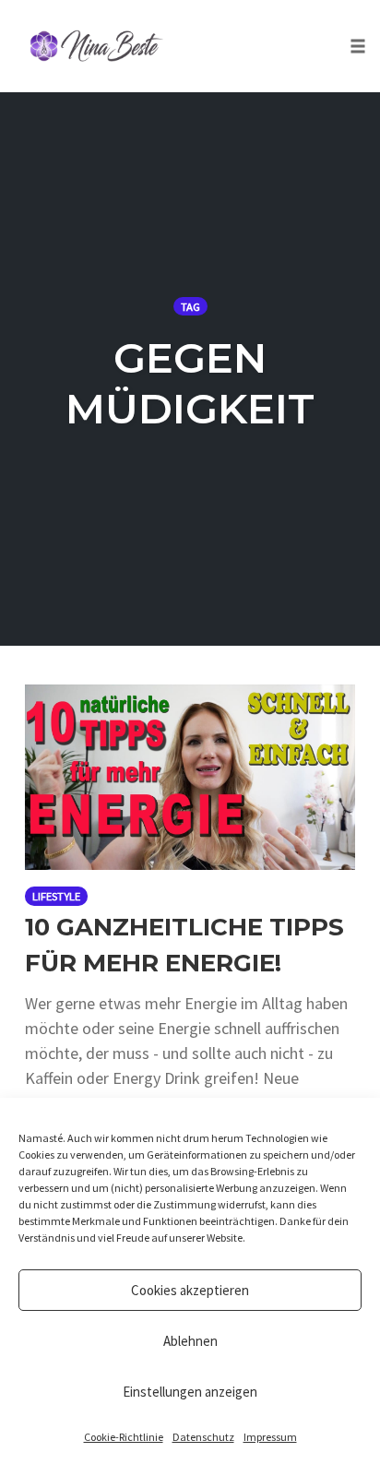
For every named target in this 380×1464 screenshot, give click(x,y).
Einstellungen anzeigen (190, 1391)
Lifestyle (56, 896)
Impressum (270, 1437)
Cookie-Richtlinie (123, 1437)
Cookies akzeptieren (190, 1290)
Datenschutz (203, 1437)
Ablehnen (190, 1341)
